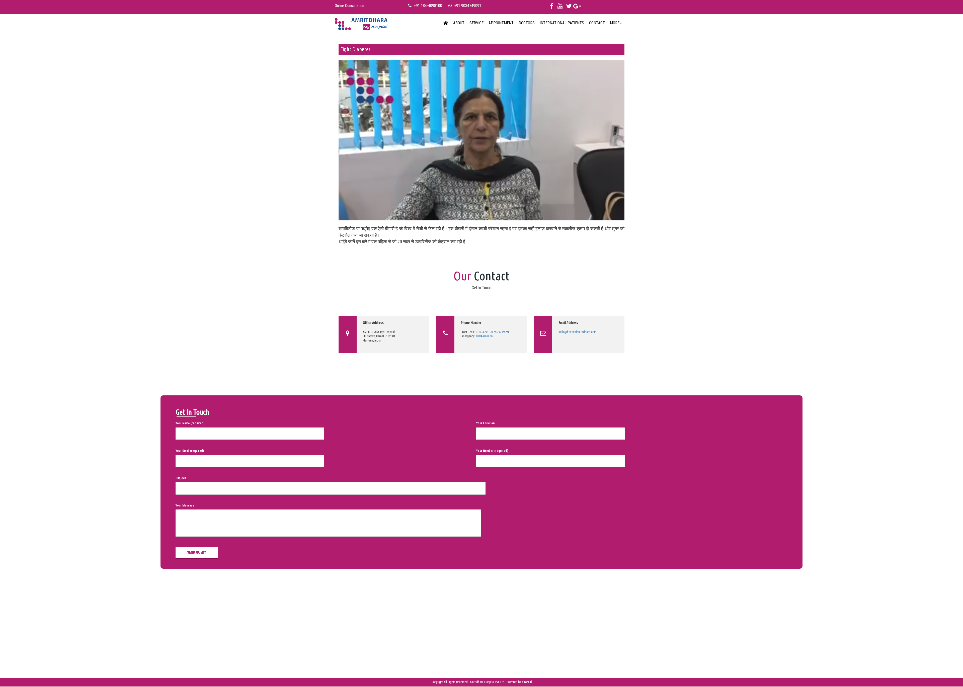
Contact (597, 23)
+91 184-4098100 (428, 5)
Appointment (501, 23)
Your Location (485, 423)
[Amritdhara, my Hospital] (446, 23)
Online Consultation (349, 5)
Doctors (527, 23)
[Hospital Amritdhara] (361, 23)
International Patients (562, 23)
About (458, 23)
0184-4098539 (484, 336)
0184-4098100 (484, 332)
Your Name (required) (190, 423)
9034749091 (501, 332)
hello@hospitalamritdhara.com (577, 332)
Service (476, 23)
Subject (181, 478)
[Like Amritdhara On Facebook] (551, 7)
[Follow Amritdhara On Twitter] (569, 7)
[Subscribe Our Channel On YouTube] (560, 7)
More (614, 23)
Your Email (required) (190, 451)
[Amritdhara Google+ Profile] (577, 7)
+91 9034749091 (467, 5)
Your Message (185, 505)
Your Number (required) (492, 451)
